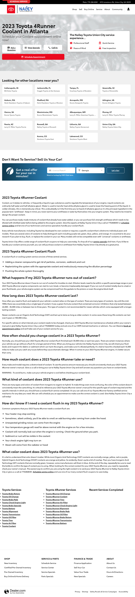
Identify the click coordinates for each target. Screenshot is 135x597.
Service (99, 9)
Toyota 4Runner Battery (56, 523)
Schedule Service (48, 563)
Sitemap (85, 591)
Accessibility (123, 591)
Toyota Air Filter (9, 523)
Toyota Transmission (11, 514)
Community (117, 9)
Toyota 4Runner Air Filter (57, 502)
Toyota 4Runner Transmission (59, 520)
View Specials (32, 47)
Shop (74, 9)
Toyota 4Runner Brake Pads (58, 511)
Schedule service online (43, 471)
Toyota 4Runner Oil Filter (57, 514)
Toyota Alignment (10, 511)
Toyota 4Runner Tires (55, 499)
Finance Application (83, 563)
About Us (111, 563)
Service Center (47, 567)
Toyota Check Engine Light (14, 502)
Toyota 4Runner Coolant (56, 496)
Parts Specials (47, 576)
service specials (100, 241)
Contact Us (111, 567)
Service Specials (48, 572)
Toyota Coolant (9, 526)
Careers (110, 576)
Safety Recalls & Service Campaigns (103, 591)
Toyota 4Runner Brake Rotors (58, 517)
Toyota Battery (8, 508)
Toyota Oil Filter (9, 517)
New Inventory (10, 563)
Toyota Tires (7, 520)
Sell (80, 9)
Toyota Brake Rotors (11, 493)
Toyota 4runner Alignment (57, 508)
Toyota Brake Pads (10, 499)
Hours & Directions (115, 572)
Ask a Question (11, 48)
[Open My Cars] (128, 9)
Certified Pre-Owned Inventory (17, 567)
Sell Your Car (79, 567)
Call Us (53, 47)
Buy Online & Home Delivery (16, 576)
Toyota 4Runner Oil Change (58, 493)
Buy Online (89, 9)
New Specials (80, 576)
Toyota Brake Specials (11, 505)
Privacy (77, 591)
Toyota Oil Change (10, 496)
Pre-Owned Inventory (13, 572)
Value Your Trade (81, 572)
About (107, 9)
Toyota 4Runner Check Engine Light (61, 505)
